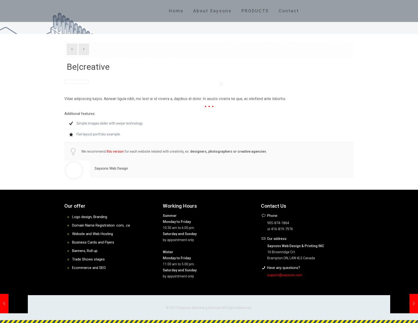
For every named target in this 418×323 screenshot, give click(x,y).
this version (115, 151)
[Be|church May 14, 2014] (14, 303)
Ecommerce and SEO (89, 268)
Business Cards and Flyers (93, 242)
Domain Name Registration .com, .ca (101, 225)
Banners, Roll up (84, 251)
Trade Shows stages (88, 259)
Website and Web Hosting (92, 234)
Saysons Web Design (111, 168)
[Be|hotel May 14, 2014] (404, 303)
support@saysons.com (284, 275)
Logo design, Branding (89, 217)
